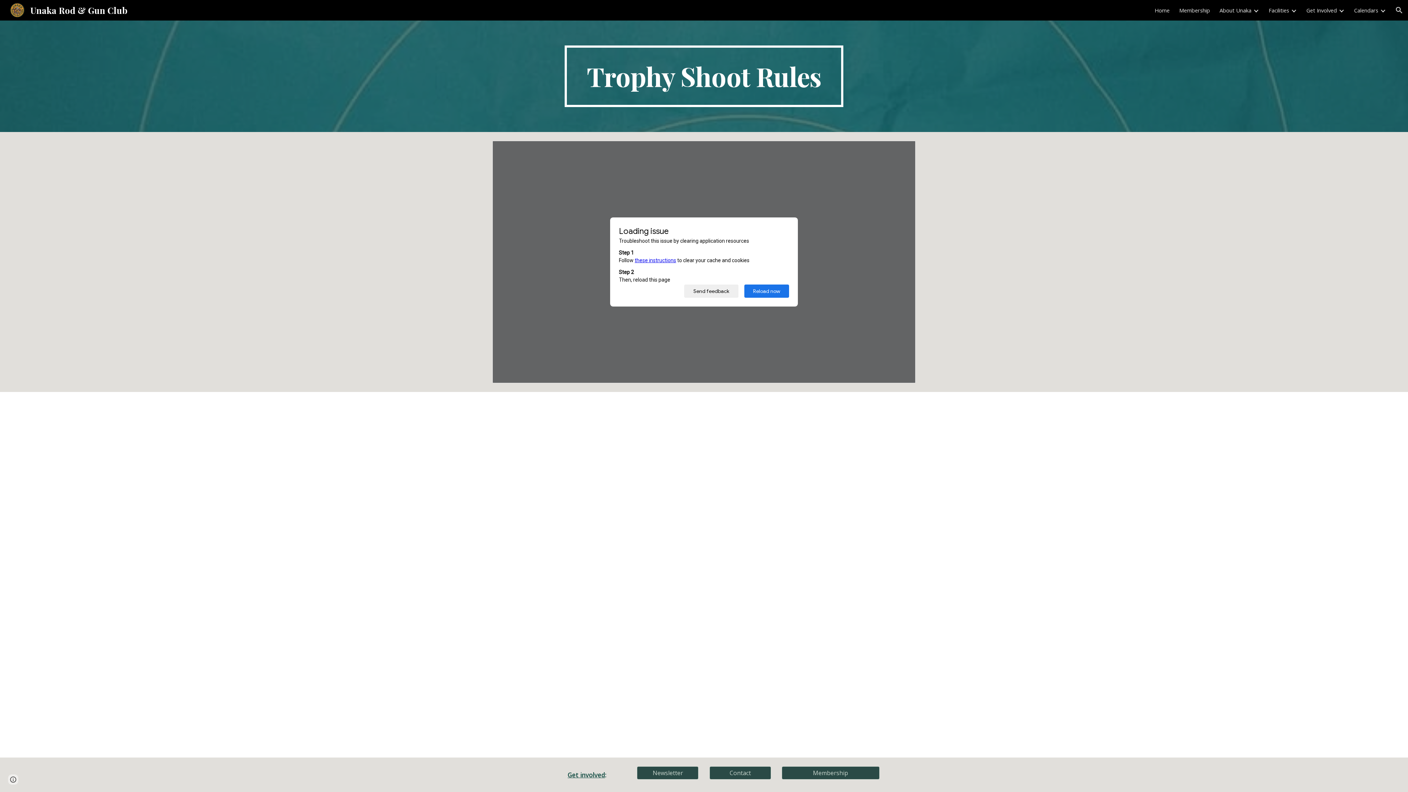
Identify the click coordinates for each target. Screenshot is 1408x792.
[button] (1399, 10)
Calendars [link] (1366, 10)
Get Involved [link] (1321, 10)
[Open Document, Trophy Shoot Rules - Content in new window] (901, 150)
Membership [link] (1194, 10)
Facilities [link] (1279, 10)
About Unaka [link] (1235, 10)
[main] (704, 76)
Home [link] (1162, 10)
